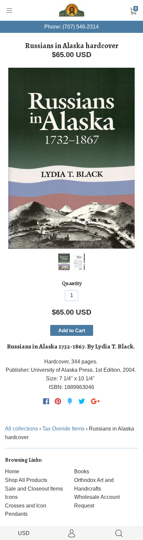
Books (81, 471)
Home (12, 471)
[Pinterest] (58, 401)
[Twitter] (82, 401)
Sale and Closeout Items (34, 489)
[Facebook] (46, 401)
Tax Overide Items (63, 428)
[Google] (95, 401)
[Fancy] (70, 401)
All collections (21, 428)
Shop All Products (26, 480)
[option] (71, 158)
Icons (11, 497)
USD (24, 533)
